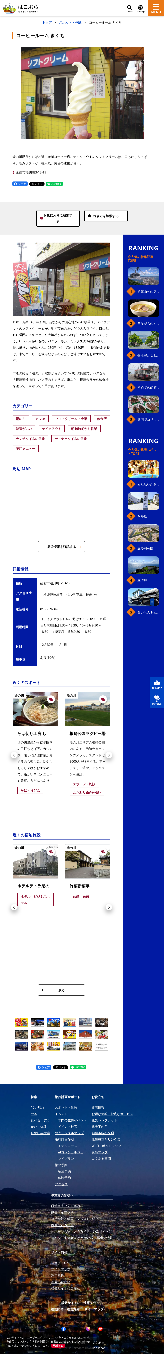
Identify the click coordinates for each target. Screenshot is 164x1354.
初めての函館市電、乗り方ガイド (148, 387)
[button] (14, 755)
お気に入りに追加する (58, 218)
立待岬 (142, 580)
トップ (47, 22)
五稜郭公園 (145, 548)
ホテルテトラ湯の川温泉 (39, 885)
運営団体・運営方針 (65, 1309)
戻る (61, 990)
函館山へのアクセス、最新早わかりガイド (148, 291)
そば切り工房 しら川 (35, 733)
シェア (21, 184)
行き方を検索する (106, 216)
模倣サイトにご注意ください (82, 1302)
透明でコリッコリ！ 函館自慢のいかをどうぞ (148, 419)
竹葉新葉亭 (80, 885)
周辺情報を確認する (61, 546)
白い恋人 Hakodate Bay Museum (148, 612)
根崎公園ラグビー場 (88, 733)
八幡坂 (142, 516)
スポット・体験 (70, 22)
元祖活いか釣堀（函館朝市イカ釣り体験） (148, 484)
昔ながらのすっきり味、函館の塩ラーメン (148, 323)
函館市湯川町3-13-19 (31, 172)
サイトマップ (94, 1309)
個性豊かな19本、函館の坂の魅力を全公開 (148, 355)
